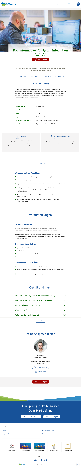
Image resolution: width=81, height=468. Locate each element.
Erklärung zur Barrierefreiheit (43, 464)
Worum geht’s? (34, 76)
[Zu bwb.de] (23, 464)
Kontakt (72, 4)
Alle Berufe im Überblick (32, 417)
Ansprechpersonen (46, 434)
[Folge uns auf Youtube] (35, 460)
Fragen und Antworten (8, 434)
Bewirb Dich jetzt (42, 382)
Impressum (60, 464)
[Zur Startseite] (8, 4)
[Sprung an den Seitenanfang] (78, 464)
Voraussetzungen (47, 76)
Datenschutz (55, 464)
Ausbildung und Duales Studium (19, 9)
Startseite (3, 9)
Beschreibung (23, 76)
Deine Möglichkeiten (9, 9)
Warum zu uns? (6, 437)
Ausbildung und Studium (48, 430)
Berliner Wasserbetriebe (32, 464)
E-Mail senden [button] (42, 371)
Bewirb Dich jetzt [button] (42, 59)
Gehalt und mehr (59, 76)
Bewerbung (5, 430)
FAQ (42, 321)
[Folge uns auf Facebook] (39, 460)
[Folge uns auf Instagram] (45, 460)
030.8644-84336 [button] (42, 367)
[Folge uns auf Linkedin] (42, 460)
